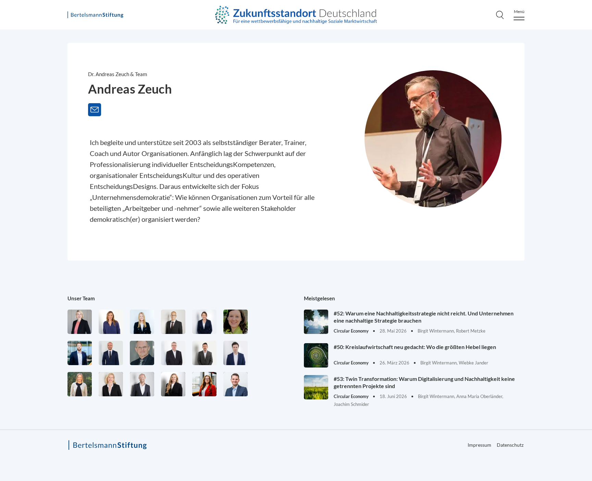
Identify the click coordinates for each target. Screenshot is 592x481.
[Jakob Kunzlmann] (79, 353)
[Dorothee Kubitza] (235, 322)
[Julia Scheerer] (79, 384)
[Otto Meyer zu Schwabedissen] (111, 353)
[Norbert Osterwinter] (142, 353)
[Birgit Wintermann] (204, 384)
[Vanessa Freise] (142, 322)
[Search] (500, 15)
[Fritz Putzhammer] (235, 353)
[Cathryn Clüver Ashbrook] (79, 322)
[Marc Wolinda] (235, 384)
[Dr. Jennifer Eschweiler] (111, 322)
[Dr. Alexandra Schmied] (111, 384)
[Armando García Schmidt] (173, 322)
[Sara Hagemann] (204, 322)
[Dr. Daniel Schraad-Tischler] (142, 384)
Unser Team (81, 298)
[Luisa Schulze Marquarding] (173, 384)
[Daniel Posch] (204, 353)
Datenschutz (510, 444)
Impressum (479, 444)
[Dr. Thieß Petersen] (173, 353)
